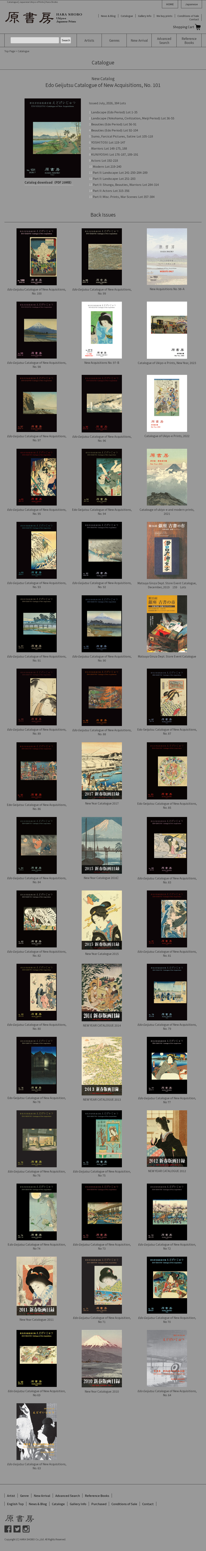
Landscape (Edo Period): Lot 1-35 (114, 112)
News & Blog (108, 16)
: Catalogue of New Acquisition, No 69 (37, 1393)
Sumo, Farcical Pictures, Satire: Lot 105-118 (122, 136)
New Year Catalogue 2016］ (102, 878)
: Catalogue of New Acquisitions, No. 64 (167, 1393)
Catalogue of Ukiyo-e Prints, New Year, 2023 (167, 363)
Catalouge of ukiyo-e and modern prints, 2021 (167, 512)
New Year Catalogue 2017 (102, 803)
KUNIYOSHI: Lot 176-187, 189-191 (114, 154)
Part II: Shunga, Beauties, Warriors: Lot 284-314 (126, 184)
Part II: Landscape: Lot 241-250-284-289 (120, 172)
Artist (11, 1495)
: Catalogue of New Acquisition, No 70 (167, 1320)
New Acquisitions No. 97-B (101, 363)
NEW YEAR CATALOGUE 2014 (102, 1025)
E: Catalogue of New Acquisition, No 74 (37, 1246)
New (139, 40)
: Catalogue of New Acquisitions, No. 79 (167, 1027)
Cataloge (58, 1504)
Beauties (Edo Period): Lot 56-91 (113, 124)
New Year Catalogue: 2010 (102, 1391)
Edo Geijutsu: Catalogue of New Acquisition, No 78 (36, 1100)
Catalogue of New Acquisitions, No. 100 (36, 291)
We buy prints (164, 16)
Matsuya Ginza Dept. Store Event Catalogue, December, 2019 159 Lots (167, 585)
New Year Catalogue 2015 (102, 954)
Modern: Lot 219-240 (107, 166)
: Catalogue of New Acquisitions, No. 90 (102, 658)
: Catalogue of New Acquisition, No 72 (167, 1246)
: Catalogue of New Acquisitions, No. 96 (102, 438)
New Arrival (42, 1495)
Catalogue (127, 16)
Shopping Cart (183, 27)
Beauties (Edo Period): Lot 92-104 (114, 130)
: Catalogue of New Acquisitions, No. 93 (36, 585)
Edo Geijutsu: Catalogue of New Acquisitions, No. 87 (167, 731)
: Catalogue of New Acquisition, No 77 (167, 1100)
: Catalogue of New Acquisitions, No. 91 (36, 658)
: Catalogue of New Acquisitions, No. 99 (102, 291)
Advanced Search (67, 1495)
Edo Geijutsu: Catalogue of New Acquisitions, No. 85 (167, 805)
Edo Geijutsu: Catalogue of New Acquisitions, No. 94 (102, 512)
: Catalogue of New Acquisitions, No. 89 (36, 731)
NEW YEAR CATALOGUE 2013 (102, 1099)
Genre (24, 1495)
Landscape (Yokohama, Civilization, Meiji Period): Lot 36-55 (132, 118)
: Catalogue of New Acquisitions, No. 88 (102, 732)
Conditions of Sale (188, 16)
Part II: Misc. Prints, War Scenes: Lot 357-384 (123, 196)
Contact (194, 19)
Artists (89, 40)
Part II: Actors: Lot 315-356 (111, 190)
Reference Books (97, 1495)
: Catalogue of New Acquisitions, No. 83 (167, 880)
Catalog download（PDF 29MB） (49, 182)
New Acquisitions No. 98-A (167, 289)
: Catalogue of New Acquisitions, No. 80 (36, 1027)
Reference (189, 40)
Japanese (191, 4)
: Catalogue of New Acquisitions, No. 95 (36, 512)
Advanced (164, 40)
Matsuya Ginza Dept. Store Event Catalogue (167, 656)
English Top (15, 1504)
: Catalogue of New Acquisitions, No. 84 (36, 880)
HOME (170, 4)
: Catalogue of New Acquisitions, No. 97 (36, 438)
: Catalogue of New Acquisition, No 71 (102, 1320)
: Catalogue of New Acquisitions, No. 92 (102, 585)
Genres (114, 40)
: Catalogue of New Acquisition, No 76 (37, 1173)
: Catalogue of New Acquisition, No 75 (102, 1173)
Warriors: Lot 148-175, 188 (109, 148)
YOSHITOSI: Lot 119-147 (108, 142)
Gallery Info (144, 16)
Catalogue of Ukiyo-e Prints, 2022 (167, 436)
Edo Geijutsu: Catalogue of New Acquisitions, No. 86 (37, 807)
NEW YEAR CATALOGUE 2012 (167, 1171)
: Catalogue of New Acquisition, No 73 (102, 1246)
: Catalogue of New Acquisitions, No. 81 (167, 953)
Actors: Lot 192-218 (104, 160)
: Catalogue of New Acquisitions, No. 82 (36, 953)
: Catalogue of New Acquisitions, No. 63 (36, 1466)
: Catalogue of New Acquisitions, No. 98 (36, 365)
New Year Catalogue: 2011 (37, 1319)
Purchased (98, 1504)
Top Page (9, 51)
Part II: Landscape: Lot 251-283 (114, 178)
